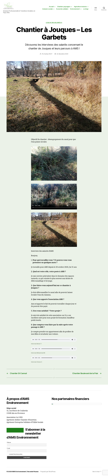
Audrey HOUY (48, 54)
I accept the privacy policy (15, 454)
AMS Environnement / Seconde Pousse (25, 471)
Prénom (9, 442)
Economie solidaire (62, 9)
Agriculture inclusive (80, 6)
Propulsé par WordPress (48, 471)
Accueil (51, 6)
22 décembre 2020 (62, 54)
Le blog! (85, 9)
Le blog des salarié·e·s (54, 22)
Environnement (75, 9)
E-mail (8, 448)
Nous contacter (15, 430)
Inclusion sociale (47, 9)
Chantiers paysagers (63, 6)
